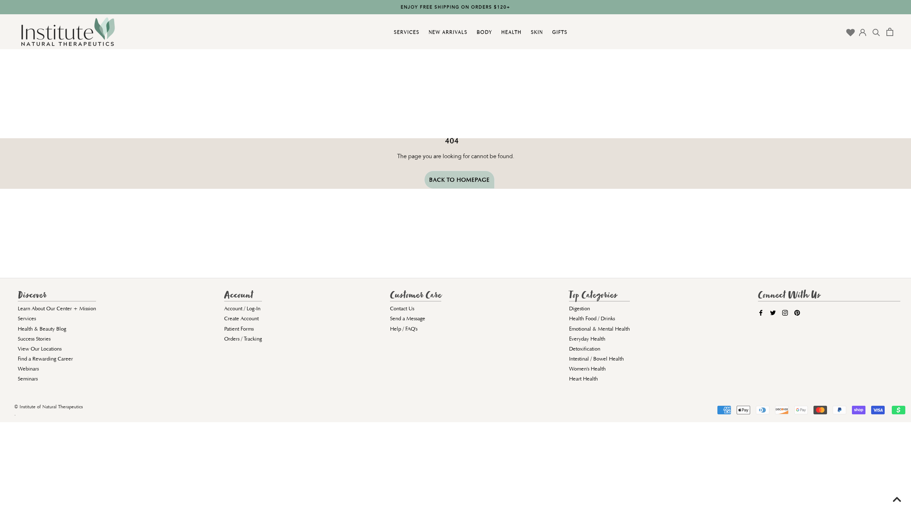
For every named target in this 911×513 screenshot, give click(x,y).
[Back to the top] (894, 498)
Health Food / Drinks (592, 318)
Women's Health (587, 369)
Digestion (579, 308)
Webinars (28, 369)
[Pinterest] (797, 312)
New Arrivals (447, 32)
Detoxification (584, 349)
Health (511, 32)
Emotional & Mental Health (599, 329)
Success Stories (34, 339)
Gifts (559, 32)
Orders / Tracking (243, 339)
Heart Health (583, 378)
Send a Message (407, 318)
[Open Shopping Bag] (889, 32)
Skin (536, 32)
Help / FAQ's (403, 329)
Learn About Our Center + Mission (57, 308)
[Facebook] (761, 312)
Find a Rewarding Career (45, 359)
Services (406, 32)
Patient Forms (239, 329)
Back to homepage (459, 179)
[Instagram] (785, 312)
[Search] (876, 32)
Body (483, 32)
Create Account (241, 318)
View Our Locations (40, 349)
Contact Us (402, 308)
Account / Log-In (242, 308)
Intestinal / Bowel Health (596, 359)
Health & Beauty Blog (42, 329)
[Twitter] (773, 312)
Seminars (28, 378)
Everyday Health (587, 339)
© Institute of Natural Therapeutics (48, 407)
